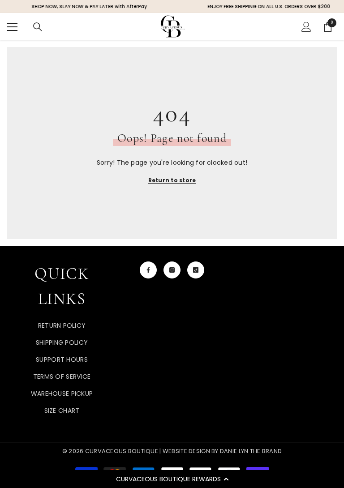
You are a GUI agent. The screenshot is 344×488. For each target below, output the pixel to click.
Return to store (172, 180)
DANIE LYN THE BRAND (250, 451)
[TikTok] (195, 269)
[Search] (37, 26)
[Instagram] (172, 269)
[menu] (12, 26)
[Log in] (306, 27)
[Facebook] (148, 269)
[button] (172, 479)
